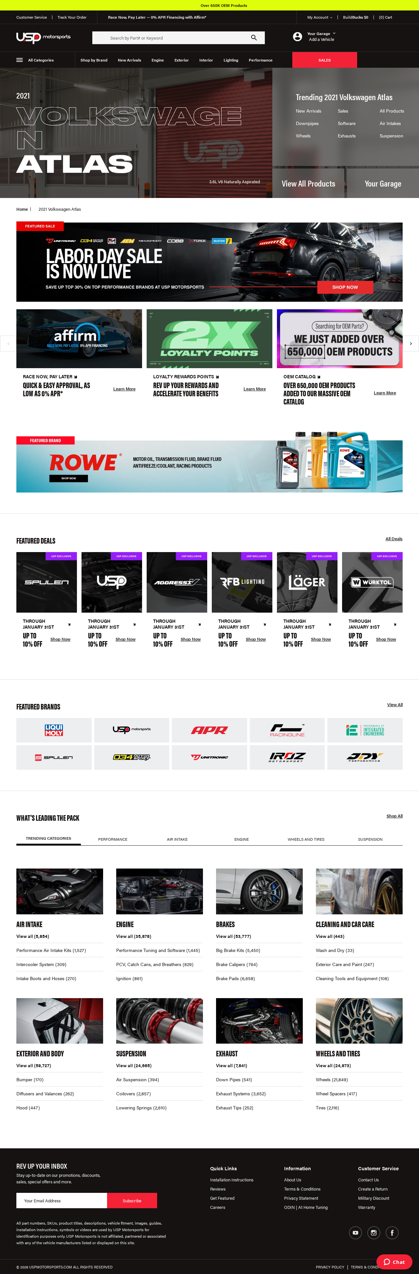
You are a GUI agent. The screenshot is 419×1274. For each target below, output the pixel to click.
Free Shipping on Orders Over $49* (234, 5)
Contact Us (368, 1179)
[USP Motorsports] (47, 37)
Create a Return (373, 1189)
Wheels (303, 135)
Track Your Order (72, 17)
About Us (292, 1179)
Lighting (231, 60)
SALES (325, 60)
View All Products (308, 183)
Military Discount (373, 1198)
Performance (261, 60)
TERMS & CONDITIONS (370, 1267)
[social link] (355, 1232)
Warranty (366, 1207)
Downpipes (307, 123)
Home (22, 209)
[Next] (411, 343)
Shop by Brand (94, 60)
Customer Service (31, 17)
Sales (343, 111)
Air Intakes (390, 123)
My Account (317, 17)
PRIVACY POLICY (330, 1267)
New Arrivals (129, 60)
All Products (392, 111)
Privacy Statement (301, 1198)
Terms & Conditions (302, 1189)
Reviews (218, 1189)
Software (346, 123)
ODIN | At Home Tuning (306, 1207)
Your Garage (383, 183)
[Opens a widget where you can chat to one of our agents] (394, 1262)
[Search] (254, 37)
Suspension (391, 135)
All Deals (394, 539)
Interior (206, 60)
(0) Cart (385, 17)
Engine (158, 60)
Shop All (395, 816)
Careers (217, 1207)
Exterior (181, 60)
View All (395, 705)
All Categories (41, 60)
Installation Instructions (231, 1179)
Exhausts (347, 135)
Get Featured (222, 1198)
